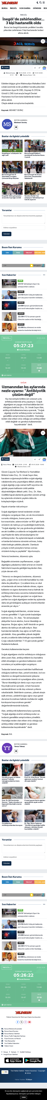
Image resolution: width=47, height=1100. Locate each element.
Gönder (6, 234)
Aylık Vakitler (7, 375)
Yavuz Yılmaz (7, 464)
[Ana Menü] (44, 3)
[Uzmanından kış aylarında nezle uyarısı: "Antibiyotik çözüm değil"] (23, 442)
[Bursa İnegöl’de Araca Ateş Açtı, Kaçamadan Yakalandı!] (34, 167)
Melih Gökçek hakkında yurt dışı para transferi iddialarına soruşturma (31, 296)
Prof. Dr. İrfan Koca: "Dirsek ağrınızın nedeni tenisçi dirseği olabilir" (34, 779)
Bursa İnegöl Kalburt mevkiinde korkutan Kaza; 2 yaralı (34, 155)
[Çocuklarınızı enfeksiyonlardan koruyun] (12, 816)
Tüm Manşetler (9, 1041)
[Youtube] (29, 1022)
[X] (21, 1022)
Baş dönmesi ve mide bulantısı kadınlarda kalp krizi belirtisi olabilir (29, 329)
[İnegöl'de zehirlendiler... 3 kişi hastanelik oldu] (23, 51)
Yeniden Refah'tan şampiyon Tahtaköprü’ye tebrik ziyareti (34, 197)
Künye (6, 1052)
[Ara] (40, 3)
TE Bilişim (29, 1079)
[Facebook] (17, 1022)
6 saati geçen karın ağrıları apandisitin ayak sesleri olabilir (34, 802)
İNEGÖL (13, 8)
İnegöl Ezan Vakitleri (11, 1054)
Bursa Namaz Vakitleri (12, 1033)
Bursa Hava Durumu (11, 1031)
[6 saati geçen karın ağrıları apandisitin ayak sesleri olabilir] (34, 793)
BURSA (4, 8)
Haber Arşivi (8, 1046)
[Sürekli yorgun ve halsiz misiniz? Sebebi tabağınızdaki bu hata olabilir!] (12, 770)
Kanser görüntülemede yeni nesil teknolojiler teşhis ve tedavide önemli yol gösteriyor (30, 307)
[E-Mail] (16, 127)
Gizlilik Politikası (25, 1052)
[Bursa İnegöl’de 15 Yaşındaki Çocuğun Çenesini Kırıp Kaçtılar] (12, 167)
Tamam (23, 1097)
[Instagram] (25, 1022)
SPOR (20, 280)
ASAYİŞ (20, 291)
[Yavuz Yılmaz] (7, 748)
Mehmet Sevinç (10, 73)
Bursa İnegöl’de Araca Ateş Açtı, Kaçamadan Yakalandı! (33, 176)
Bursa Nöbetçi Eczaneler (13, 1029)
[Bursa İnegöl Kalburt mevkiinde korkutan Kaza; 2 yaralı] (34, 146)
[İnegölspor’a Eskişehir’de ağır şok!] (12, 146)
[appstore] (14, 1061)
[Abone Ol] (44, 68)
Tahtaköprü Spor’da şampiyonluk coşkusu (28, 285)
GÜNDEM (37, 8)
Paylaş (6, 67)
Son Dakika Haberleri (11, 1043)
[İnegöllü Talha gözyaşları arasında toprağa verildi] (12, 188)
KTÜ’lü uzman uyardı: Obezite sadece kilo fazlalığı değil (29, 318)
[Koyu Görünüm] (37, 3)
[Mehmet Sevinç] (7, 124)
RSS (5, 1072)
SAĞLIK (21, 302)
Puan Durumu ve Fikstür (12, 1038)
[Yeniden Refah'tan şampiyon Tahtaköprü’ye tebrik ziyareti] (34, 188)
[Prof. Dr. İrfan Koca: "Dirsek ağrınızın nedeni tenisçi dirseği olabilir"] (34, 770)
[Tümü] (44, 275)
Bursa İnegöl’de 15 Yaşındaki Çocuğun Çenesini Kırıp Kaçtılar (10, 176)
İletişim (13, 1052)
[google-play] (33, 1061)
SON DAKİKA (24, 8)
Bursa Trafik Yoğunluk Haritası (14, 1036)
